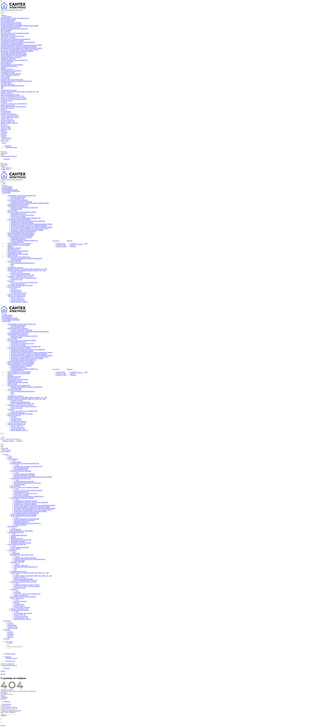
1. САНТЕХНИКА (16, 462)
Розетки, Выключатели (20, 601)
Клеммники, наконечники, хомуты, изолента (26, 584)
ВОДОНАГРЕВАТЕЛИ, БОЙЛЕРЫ (24, 474)
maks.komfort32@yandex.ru (9, 156)
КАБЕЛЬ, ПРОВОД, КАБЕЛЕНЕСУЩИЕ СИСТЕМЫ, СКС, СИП (33, 576)
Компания (10, 632)
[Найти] (2, 13)
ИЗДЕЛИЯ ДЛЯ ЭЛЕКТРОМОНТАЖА (25, 558)
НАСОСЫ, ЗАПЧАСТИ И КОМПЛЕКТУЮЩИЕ (28, 490)
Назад (10, 456)
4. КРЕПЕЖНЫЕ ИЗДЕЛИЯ (19, 535)
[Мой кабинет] (1, 436)
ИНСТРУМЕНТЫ (16, 529)
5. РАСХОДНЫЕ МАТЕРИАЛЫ (20, 547)
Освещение (17, 592)
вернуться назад (7, 694)
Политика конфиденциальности (11, 710)
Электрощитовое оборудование (23, 613)
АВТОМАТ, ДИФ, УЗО (20, 565)
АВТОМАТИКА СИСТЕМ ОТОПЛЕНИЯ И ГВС (28, 466)
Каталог (9, 457)
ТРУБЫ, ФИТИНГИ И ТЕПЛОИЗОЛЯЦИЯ (26, 519)
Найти (2, 715)
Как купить (10, 623)
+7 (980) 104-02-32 (6, 138)
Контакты (3, 698)
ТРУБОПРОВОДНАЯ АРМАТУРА (24, 481)
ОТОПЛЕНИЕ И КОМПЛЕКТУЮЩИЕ (25, 501)
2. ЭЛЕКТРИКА (15, 553)
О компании (4, 697)
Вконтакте (7, 159)
